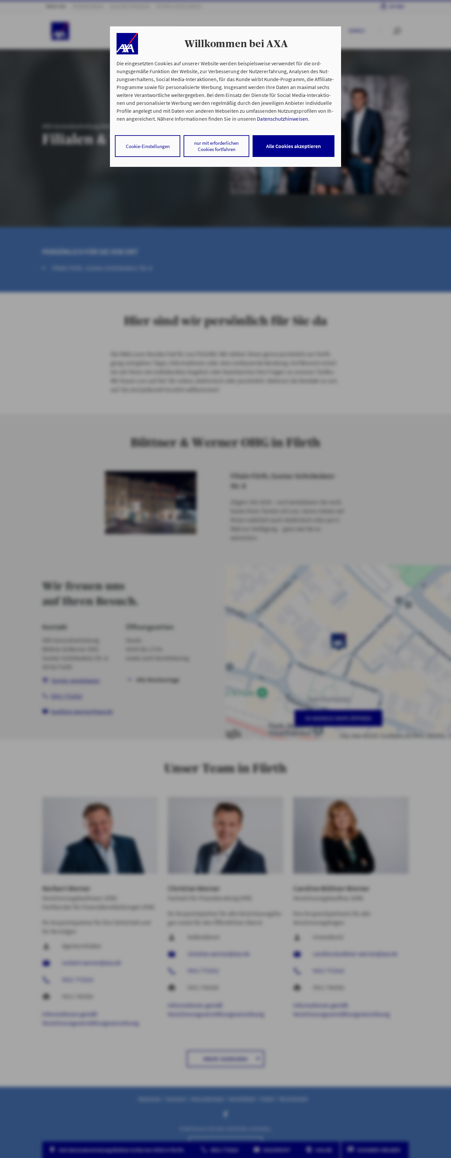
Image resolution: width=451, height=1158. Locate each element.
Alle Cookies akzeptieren (293, 146)
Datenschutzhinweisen (282, 118)
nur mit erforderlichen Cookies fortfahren (216, 146)
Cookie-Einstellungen (148, 146)
